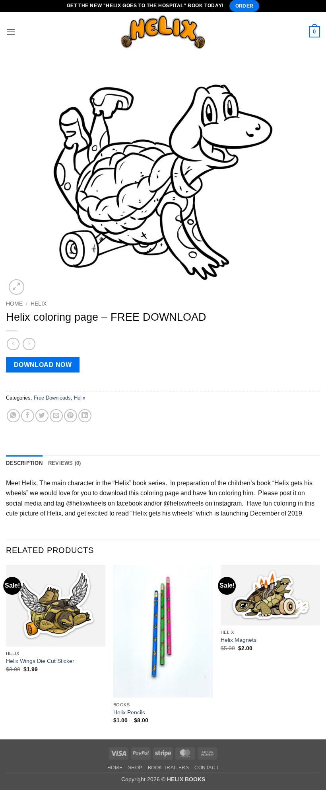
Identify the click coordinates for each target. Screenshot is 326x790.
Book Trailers (168, 767)
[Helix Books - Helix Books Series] (163, 32)
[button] (11, 31)
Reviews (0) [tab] (64, 463)
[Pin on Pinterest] (70, 415)
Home (14, 304)
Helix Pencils (129, 712)
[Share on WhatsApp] (13, 415)
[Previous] (6, 651)
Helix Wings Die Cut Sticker (40, 661)
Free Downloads (52, 398)
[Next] (320, 651)
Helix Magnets (238, 640)
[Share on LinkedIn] (84, 415)
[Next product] (13, 344)
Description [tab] (24, 463)
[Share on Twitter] (42, 415)
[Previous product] (29, 344)
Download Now (43, 364)
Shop (135, 767)
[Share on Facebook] (27, 415)
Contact (206, 767)
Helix (39, 304)
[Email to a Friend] (56, 415)
